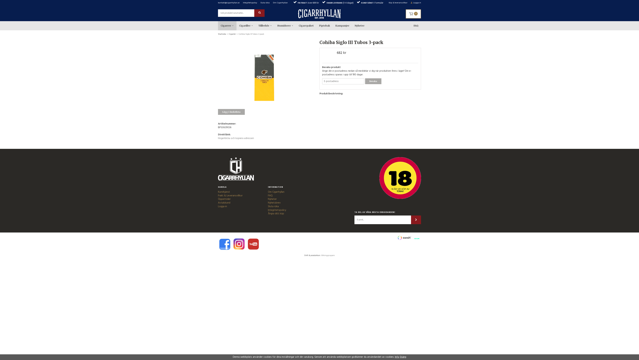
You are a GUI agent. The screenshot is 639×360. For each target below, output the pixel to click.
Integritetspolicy (250, 2)
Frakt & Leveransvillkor (230, 196)
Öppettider (224, 199)
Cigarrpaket (306, 25)
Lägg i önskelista (231, 112)
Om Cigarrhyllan (280, 2)
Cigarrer (226, 25)
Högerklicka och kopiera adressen (236, 138)
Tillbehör (263, 25)
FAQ (416, 25)
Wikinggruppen (328, 255)
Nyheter (359, 25)
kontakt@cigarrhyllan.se (229, 2)
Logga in (417, 2)
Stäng (403, 357)
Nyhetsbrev (274, 203)
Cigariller (244, 25)
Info (397, 357)
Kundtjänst (224, 192)
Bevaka (373, 81)
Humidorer (284, 25)
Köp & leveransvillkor (398, 2)
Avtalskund (224, 203)
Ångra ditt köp (276, 214)
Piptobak (324, 25)
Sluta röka (265, 2)
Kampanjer (342, 25)
